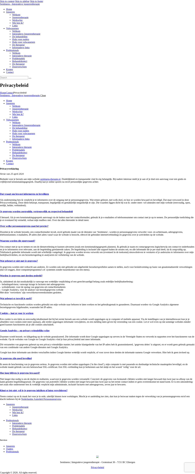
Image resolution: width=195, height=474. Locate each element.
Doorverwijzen (19, 434)
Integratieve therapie (22, 423)
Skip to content (7, 1)
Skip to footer (36, 1)
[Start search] (30, 78)
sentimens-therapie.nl (50, 179)
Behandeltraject (19, 428)
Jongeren (10, 404)
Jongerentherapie (20, 407)
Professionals (12, 420)
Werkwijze (17, 409)
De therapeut (18, 431)
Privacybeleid (97, 467)
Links (15, 415)
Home (3, 92)
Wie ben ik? (18, 412)
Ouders (9, 449)
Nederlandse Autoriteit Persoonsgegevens (41, 399)
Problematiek (18, 426)
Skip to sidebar (22, 1)
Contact (9, 92)
